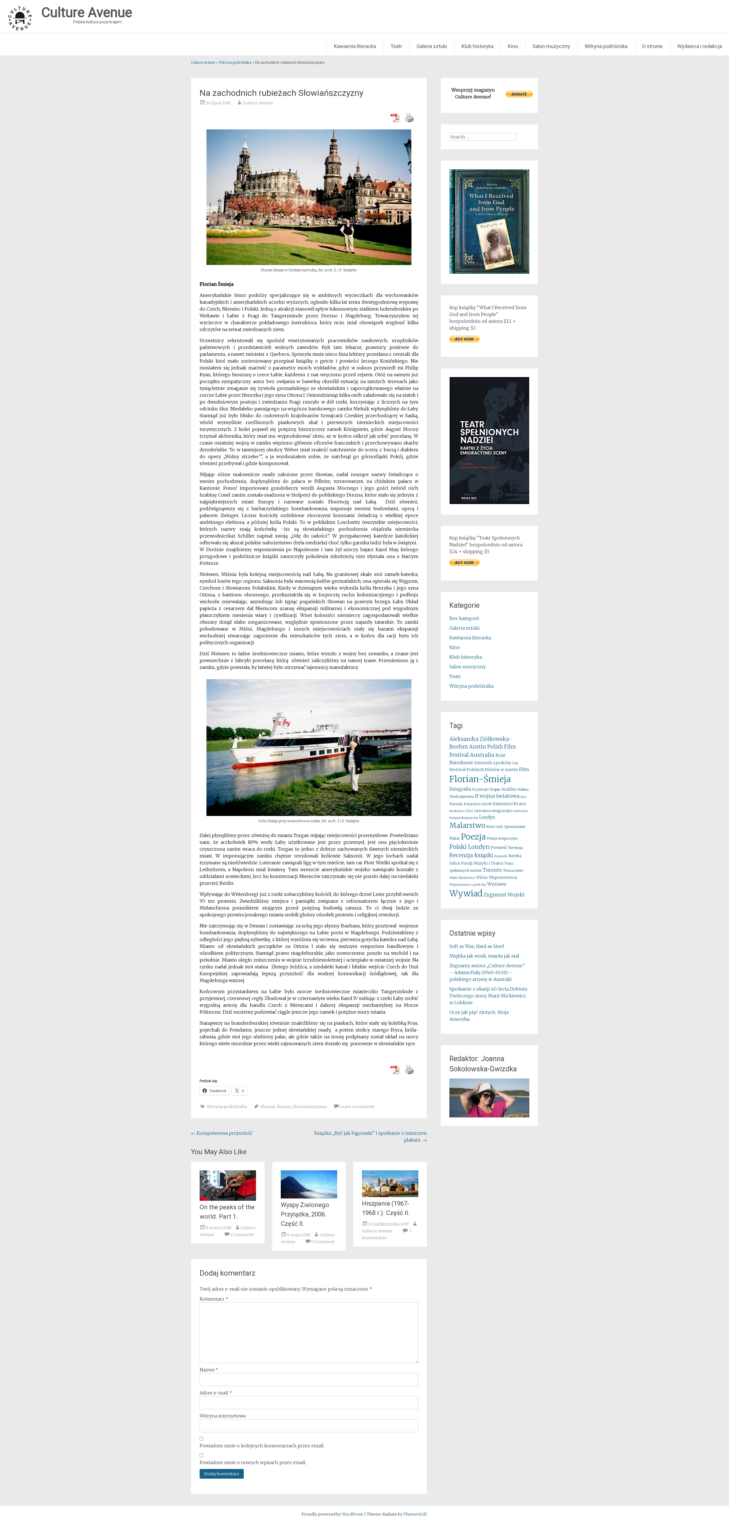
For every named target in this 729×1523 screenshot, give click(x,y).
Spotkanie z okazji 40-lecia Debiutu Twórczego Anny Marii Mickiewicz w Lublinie (488, 995)
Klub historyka (477, 46)
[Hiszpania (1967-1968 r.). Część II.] (390, 1195)
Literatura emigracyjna (493, 811)
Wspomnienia (503, 877)
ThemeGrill (415, 1514)
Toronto (492, 870)
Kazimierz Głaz (461, 811)
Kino (513, 46)
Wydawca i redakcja (699, 46)
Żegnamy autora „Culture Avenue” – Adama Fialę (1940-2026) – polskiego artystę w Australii (487, 972)
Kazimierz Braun (509, 803)
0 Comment (242, 1234)
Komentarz (214, 1299)
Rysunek (500, 856)
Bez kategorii (464, 618)
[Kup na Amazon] (489, 272)
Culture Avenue (258, 103)
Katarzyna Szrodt (478, 804)
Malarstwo (467, 825)
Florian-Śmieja (276, 1106)
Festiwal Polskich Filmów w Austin (483, 769)
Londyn (487, 817)
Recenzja (515, 848)
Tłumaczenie (513, 871)
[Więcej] (489, 1097)
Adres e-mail (216, 1393)
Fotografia (460, 789)
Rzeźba (514, 856)
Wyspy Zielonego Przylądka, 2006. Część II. (305, 1214)
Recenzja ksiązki (471, 855)
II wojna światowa (497, 796)
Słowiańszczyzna (310, 1106)
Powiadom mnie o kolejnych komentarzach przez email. (262, 1445)
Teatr (396, 46)
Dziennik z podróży (492, 763)
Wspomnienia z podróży (467, 884)
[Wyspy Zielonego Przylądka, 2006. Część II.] (309, 1197)
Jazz (524, 797)
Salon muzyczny (551, 46)
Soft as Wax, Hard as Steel (476, 946)
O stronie (652, 46)
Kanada (456, 803)
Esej (515, 763)
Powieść (499, 847)
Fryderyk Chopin (486, 789)
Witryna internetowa (222, 1416)
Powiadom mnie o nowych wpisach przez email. (253, 1462)
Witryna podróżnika (606, 46)
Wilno (482, 877)
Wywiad (465, 893)
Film (524, 769)
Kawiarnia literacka (355, 46)
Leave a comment (357, 1106)
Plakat (454, 838)
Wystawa (496, 884)
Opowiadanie (514, 826)
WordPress (352, 1514)
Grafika (508, 789)
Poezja (473, 837)
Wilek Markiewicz (462, 878)
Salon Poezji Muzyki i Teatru (476, 863)
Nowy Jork (494, 827)
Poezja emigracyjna (502, 838)
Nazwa (209, 1370)
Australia (482, 754)
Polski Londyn (469, 847)
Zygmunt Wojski (504, 894)
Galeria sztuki (432, 46)
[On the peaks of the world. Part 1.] (228, 1199)
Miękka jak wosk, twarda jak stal (484, 956)
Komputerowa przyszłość (222, 1133)
